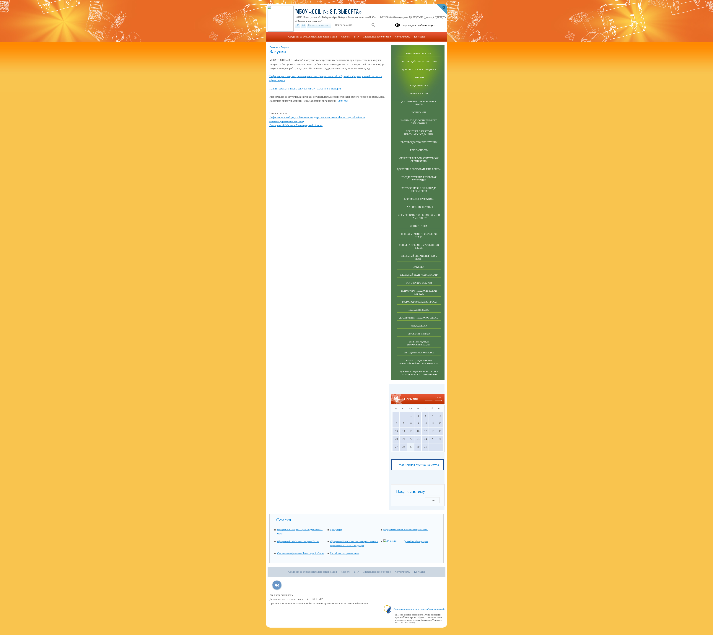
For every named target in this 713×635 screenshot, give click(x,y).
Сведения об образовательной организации (312, 36)
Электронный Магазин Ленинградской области (296, 125)
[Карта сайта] (303, 25)
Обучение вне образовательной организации (419, 160)
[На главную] (297, 25)
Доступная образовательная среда (419, 169)
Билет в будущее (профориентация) (418, 343)
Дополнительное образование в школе (419, 246)
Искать (373, 25)
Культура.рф (336, 529)
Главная (274, 47)
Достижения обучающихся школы (418, 103)
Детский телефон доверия (416, 541)
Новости (345, 36)
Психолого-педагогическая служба (419, 292)
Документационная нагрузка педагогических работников (419, 373)
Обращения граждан (419, 53)
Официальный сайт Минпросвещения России (298, 541)
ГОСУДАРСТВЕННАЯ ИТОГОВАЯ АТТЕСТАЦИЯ (419, 179)
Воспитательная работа (419, 199)
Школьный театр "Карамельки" (419, 275)
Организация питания (419, 207)
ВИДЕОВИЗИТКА (419, 85)
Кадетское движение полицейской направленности (419, 362)
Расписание (418, 112)
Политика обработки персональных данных (419, 133)
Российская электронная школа (344, 553)
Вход (432, 500)
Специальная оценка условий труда (419, 235)
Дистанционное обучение (377, 36)
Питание (419, 77)
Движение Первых (419, 333)
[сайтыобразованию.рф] (441, 9)
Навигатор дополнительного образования (419, 122)
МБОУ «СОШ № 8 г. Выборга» (328, 12)
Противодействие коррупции (419, 61)
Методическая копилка (419, 352)
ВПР (356, 36)
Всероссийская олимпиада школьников (419, 189)
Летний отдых (419, 226)
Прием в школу (418, 93)
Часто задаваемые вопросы (419, 302)
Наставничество (418, 309)
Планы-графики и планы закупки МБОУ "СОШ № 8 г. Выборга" (305, 88)
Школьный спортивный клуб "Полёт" (419, 257)
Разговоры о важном (419, 283)
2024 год (343, 100)
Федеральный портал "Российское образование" (405, 529)
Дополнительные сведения (419, 69)
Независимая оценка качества (417, 465)
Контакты (419, 36)
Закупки (285, 47)
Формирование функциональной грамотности (419, 216)
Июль (438, 397)
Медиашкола (419, 325)
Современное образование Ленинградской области (300, 553)
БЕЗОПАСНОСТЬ (419, 150)
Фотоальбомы (402, 36)
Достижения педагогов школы (418, 317)
